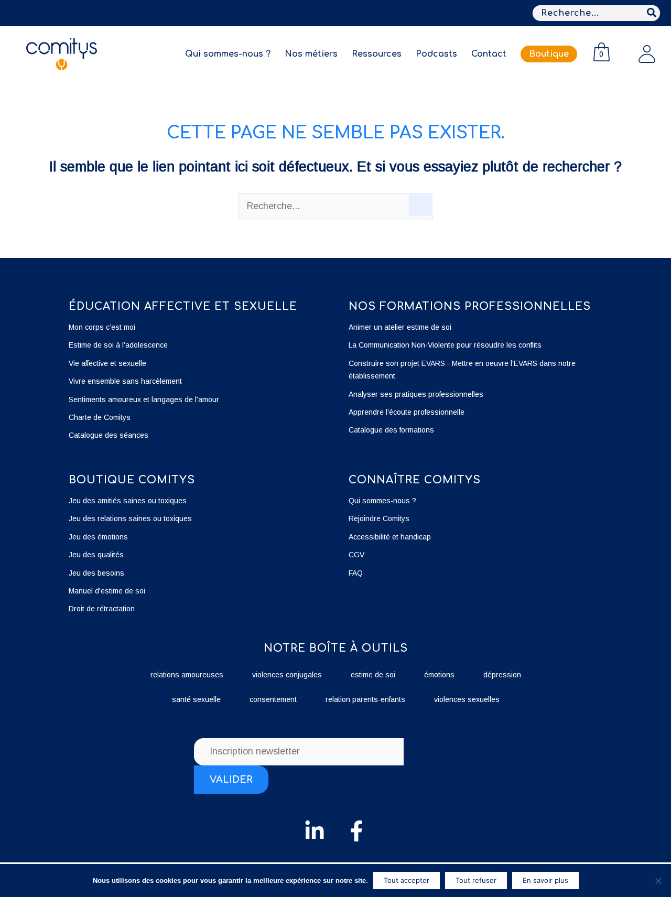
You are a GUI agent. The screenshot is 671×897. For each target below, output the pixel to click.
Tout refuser (476, 880)
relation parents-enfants (365, 699)
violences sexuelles (467, 699)
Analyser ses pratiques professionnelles (416, 394)
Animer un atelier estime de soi (400, 327)
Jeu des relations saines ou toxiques (131, 518)
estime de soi (373, 675)
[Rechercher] (652, 13)
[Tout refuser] (658, 881)
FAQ (356, 573)
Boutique (549, 54)
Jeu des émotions (98, 537)
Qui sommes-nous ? (382, 500)
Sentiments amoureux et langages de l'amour (144, 399)
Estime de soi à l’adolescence (118, 345)
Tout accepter (406, 880)
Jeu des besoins (96, 573)
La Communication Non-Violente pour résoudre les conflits (445, 345)
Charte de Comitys (100, 417)
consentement (273, 699)
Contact (488, 54)
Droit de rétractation (102, 608)
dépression (502, 675)
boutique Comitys (132, 480)
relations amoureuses (186, 675)
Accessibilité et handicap (390, 537)
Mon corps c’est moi (102, 327)
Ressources (377, 54)
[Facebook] (356, 830)
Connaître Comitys (415, 480)
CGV (356, 554)
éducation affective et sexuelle (183, 306)
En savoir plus (545, 880)
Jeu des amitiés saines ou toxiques (128, 500)
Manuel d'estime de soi (107, 591)
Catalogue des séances (108, 435)
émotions (439, 675)
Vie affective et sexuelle (107, 363)
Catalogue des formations (391, 430)
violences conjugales (287, 675)
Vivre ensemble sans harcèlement (125, 381)
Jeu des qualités (96, 554)
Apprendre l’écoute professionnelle (406, 412)
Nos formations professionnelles (470, 306)
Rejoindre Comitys (379, 518)
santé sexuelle (196, 699)
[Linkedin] (314, 830)
